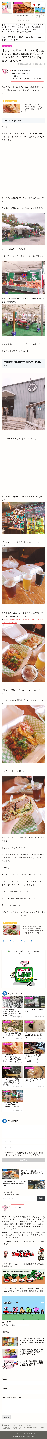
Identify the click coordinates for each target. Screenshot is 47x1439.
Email (5, 1388)
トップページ (15, 1433)
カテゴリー (8, 1322)
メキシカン (25, 941)
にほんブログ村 (23, 954)
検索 (41, 1198)
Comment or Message (12, 1397)
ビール (6, 941)
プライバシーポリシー (29, 1433)
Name (4, 1379)
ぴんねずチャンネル (12, 1291)
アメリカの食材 (7, 46)
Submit (6, 1417)
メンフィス (35, 941)
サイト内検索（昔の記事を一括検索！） (13, 1193)
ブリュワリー (15, 941)
